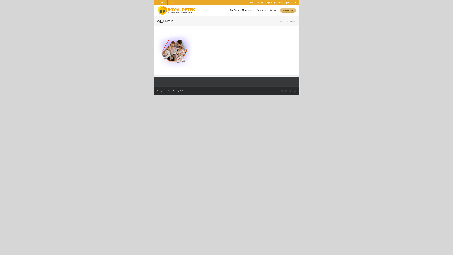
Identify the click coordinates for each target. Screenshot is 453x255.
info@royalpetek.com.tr (287, 3)
